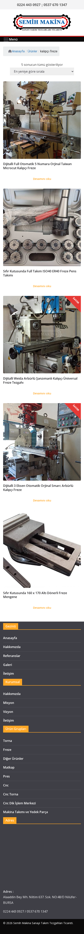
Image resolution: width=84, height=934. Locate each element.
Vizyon (8, 712)
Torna (7, 741)
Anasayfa (18, 51)
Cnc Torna (10, 794)
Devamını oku (42, 179)
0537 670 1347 (55, 4)
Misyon (8, 703)
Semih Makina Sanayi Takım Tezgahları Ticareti (43, 923)
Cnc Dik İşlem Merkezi (19, 803)
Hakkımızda (12, 647)
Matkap (8, 767)
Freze (7, 750)
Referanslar (11, 656)
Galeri (7, 665)
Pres (6, 776)
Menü (13, 39)
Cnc (6, 785)
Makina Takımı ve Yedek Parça (25, 812)
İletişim (8, 673)
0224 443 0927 (28, 4)
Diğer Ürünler (13, 758)
